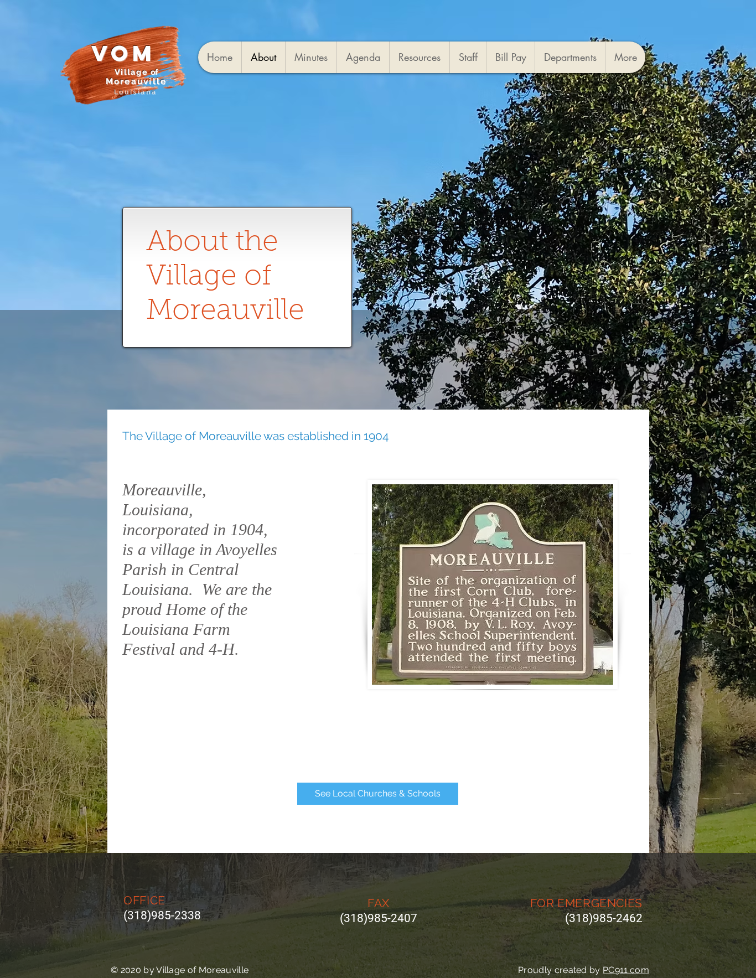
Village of (136, 72)
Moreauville (136, 81)
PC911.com (626, 970)
